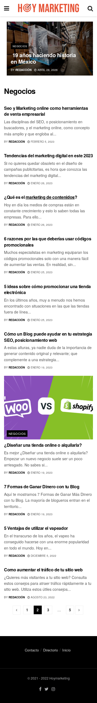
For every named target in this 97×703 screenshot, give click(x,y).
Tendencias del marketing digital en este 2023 (48, 155)
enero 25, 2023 (41, 272)
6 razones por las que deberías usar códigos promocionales (47, 242)
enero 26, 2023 (41, 183)
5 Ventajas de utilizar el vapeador (36, 528)
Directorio (50, 650)
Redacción (23, 70)
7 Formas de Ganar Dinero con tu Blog (41, 486)
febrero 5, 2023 (42, 142)
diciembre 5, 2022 (43, 556)
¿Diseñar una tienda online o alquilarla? (43, 445)
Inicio (66, 650)
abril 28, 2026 (47, 70)
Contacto (32, 650)
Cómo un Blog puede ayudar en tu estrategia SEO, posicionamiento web (48, 337)
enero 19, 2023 (41, 367)
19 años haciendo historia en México (43, 58)
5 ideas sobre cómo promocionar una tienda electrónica (47, 289)
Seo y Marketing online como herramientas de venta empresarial (46, 111)
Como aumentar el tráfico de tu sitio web (43, 570)
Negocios (20, 46)
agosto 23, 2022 (42, 597)
